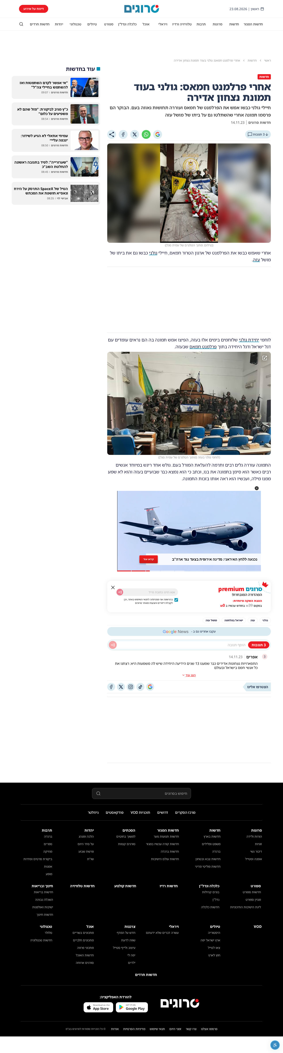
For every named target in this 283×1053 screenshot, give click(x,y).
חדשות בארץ (212, 836)
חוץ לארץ (214, 955)
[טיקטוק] (140, 687)
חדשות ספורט (252, 892)
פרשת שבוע (86, 851)
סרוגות (217, 24)
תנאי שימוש (157, 1029)
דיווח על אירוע (33, 9)
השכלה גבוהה (44, 899)
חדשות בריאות (43, 892)
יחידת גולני (249, 340)
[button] (257, 488)
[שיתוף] (111, 134)
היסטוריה (214, 933)
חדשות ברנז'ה (170, 851)
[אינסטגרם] (131, 687)
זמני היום (175, 1029)
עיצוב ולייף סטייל (124, 948)
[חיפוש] (21, 24)
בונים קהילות (210, 892)
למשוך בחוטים (125, 836)
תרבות (201, 24)
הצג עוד (190, 675)
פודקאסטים (115, 812)
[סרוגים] (179, 1003)
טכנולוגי (75, 24)
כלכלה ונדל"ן (127, 24)
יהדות (59, 24)
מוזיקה (47, 851)
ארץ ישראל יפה (210, 940)
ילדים (131, 963)
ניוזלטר (93, 812)
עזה (256, 260)
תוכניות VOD (140, 812)
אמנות (48, 866)
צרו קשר (191, 1029)
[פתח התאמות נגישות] (275, 1045)
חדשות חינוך (44, 914)
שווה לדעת (128, 940)
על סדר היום (86, 844)
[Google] (157, 134)
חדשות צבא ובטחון (207, 859)
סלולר (48, 933)
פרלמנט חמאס (203, 347)
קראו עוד (148, 559)
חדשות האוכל (85, 955)
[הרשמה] (120, 592)
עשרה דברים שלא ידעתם (162, 933)
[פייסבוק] (111, 687)
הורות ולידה (254, 836)
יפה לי (131, 955)
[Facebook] (123, 134)
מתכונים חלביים (83, 940)
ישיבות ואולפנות (42, 907)
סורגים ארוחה (85, 963)
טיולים (92, 24)
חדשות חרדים (40, 24)
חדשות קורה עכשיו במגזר (162, 844)
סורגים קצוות (126, 844)
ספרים (48, 844)
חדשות (234, 24)
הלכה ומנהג (86, 836)
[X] (134, 134)
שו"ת (90, 859)
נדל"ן (215, 899)
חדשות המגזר (253, 24)
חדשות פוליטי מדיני (207, 866)
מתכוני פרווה (85, 948)
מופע (49, 874)
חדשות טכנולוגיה (41, 940)
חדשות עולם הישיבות (165, 859)
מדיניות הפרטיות (134, 1029)
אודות (115, 1029)
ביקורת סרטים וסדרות (37, 859)
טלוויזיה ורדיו (182, 24)
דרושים (162, 812)
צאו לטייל (214, 948)
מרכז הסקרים (185, 812)
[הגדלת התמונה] (264, 358)
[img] (189, 403)
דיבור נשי (256, 851)
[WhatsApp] (146, 134)
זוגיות (258, 844)
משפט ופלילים (211, 844)
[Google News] (150, 687)
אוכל (146, 24)
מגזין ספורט (253, 899)
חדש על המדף (126, 933)
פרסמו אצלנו (209, 1029)
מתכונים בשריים (83, 933)
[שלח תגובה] (113, 645)
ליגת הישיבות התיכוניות (245, 907)
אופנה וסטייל (253, 859)
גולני (153, 253)
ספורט (108, 24)
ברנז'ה (216, 851)
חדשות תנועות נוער (166, 836)
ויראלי (162, 24)
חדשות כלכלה (210, 907)
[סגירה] (113, 587)
